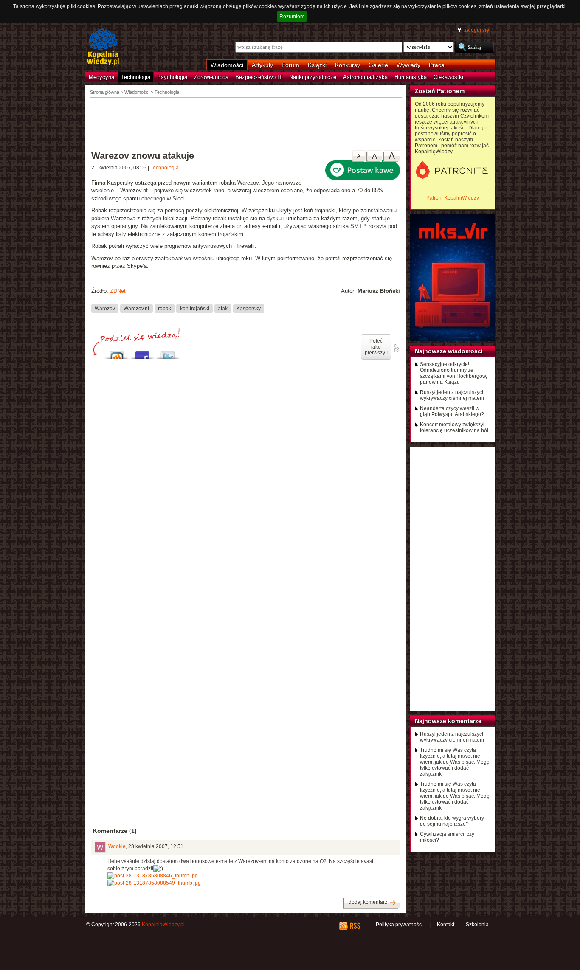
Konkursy (347, 65)
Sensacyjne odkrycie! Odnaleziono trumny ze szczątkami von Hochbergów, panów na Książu (453, 373)
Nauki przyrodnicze (312, 77)
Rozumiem (291, 17)
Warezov (105, 308)
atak (223, 308)
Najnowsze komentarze (448, 720)
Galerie (378, 65)
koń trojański (194, 308)
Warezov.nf (136, 308)
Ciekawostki (448, 77)
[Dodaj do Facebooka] (142, 353)
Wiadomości (227, 65)
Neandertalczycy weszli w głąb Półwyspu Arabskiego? (452, 411)
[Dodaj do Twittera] (167, 353)
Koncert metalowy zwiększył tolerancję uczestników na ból (454, 427)
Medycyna (101, 77)
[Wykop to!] (117, 353)
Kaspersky (249, 308)
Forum (290, 65)
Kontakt (445, 925)
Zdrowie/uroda (211, 77)
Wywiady (408, 65)
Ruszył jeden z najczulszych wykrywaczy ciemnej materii (452, 395)
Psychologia (172, 77)
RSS (355, 926)
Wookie (117, 846)
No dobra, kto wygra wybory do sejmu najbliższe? (452, 821)
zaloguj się (476, 30)
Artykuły (262, 65)
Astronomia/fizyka (365, 77)
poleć (396, 348)
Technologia (135, 77)
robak (164, 308)
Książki (317, 65)
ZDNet (118, 291)
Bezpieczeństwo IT (258, 77)
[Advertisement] (245, 121)
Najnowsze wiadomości (449, 351)
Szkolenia (477, 925)
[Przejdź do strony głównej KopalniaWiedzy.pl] (103, 47)
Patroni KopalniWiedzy (452, 198)
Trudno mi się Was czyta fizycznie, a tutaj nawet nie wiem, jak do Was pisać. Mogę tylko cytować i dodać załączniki (455, 762)
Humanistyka (410, 77)
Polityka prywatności (399, 925)
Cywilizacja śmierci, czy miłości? (447, 837)
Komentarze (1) (115, 830)
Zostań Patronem (440, 90)
